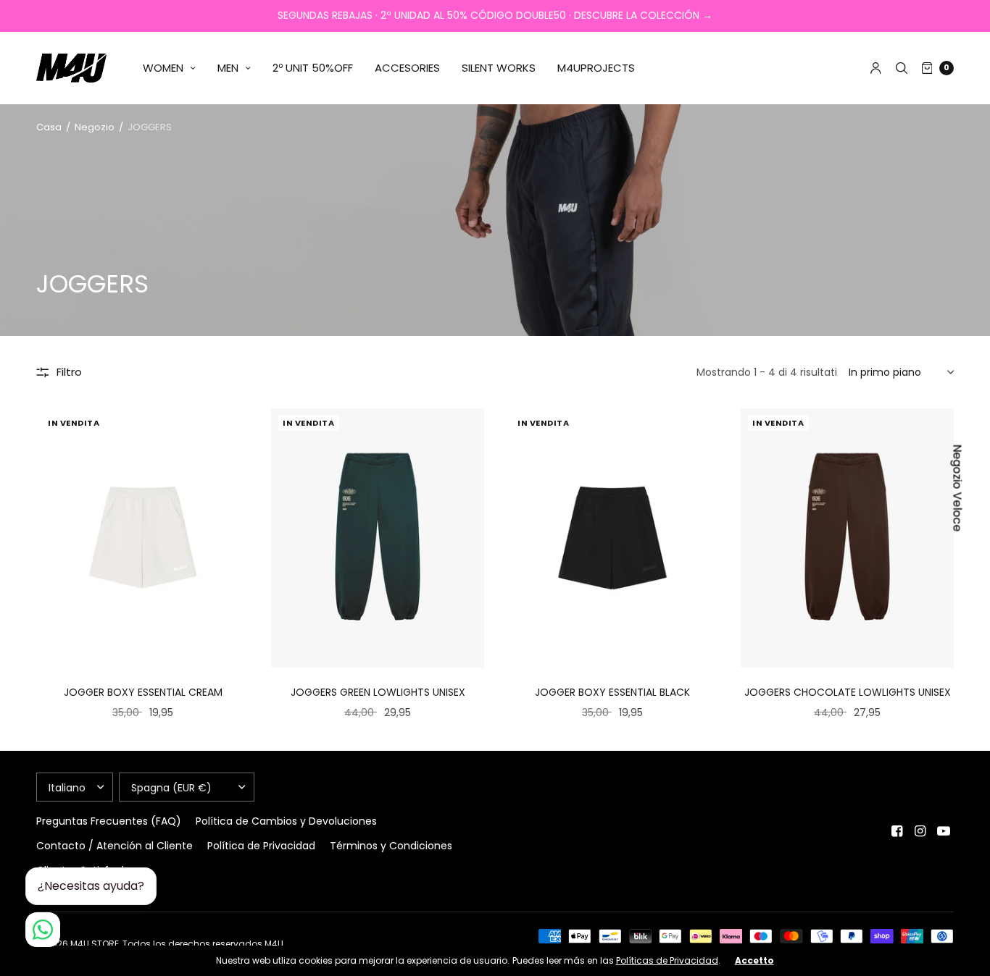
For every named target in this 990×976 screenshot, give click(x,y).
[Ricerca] (901, 68)
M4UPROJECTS (596, 67)
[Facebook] (897, 831)
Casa (49, 127)
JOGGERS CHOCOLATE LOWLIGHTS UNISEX (847, 692)
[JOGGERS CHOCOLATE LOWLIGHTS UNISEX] (847, 538)
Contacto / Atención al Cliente (114, 845)
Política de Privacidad (261, 845)
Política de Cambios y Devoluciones (286, 821)
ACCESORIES (407, 67)
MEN (227, 67)
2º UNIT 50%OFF (313, 67)
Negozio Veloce (957, 488)
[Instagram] (920, 831)
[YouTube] (943, 831)
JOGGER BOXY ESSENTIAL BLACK (612, 692)
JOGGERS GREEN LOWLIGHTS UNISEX (378, 692)
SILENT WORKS (499, 67)
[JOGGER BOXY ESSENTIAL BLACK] (612, 538)
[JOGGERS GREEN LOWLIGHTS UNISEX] (377, 538)
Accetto (754, 960)
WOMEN (163, 67)
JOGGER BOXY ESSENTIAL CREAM (143, 692)
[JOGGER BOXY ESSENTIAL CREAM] (142, 538)
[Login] (875, 68)
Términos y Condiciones (391, 845)
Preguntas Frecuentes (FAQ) (108, 821)
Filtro (69, 371)
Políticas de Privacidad (667, 960)
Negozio (95, 127)
